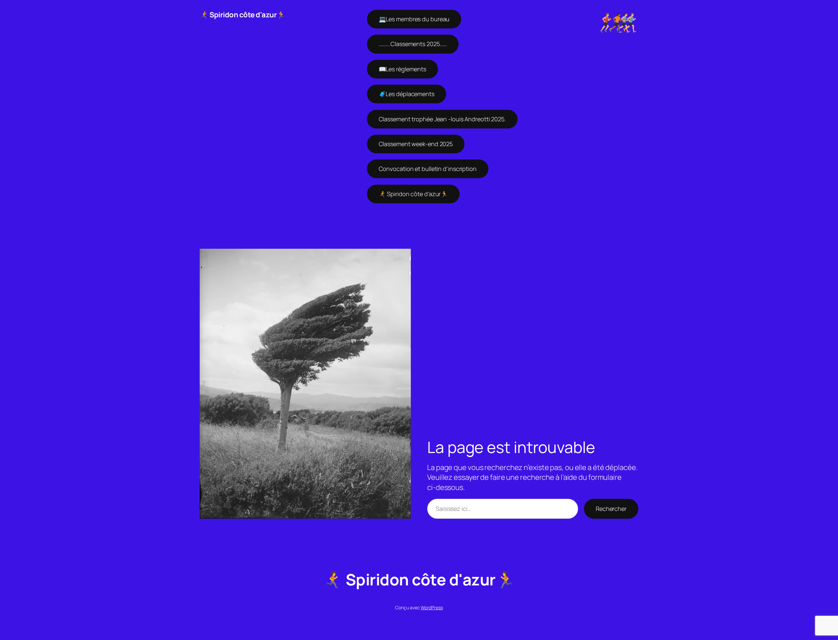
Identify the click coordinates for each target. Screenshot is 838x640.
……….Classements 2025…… (413, 44)
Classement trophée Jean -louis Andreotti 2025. (442, 119)
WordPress (432, 607)
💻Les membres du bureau (414, 19)
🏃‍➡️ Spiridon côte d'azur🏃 (242, 15)
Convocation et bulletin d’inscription (428, 169)
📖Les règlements (403, 69)
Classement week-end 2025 (416, 144)
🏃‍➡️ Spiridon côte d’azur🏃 (413, 194)
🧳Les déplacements (406, 94)
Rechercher (611, 509)
